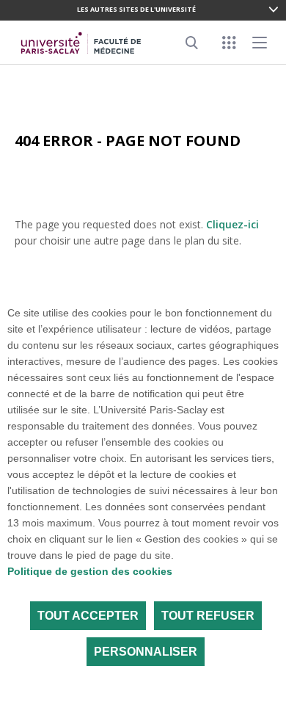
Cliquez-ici (232, 224)
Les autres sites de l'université (136, 9)
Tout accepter (88, 615)
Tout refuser (207, 615)
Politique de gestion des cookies (89, 571)
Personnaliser (145, 651)
